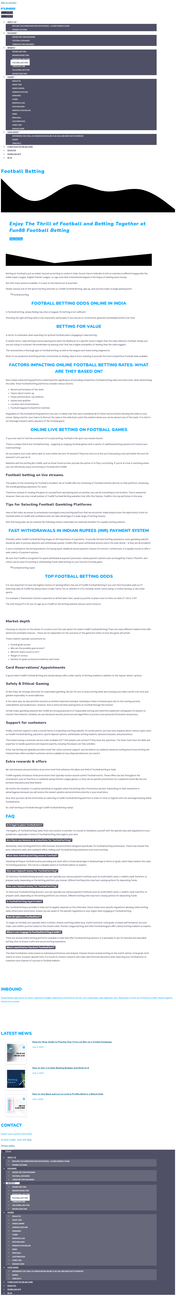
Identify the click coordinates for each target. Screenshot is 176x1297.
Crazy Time (17, 84)
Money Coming (18, 88)
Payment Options (19, 29)
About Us (11, 22)
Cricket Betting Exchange (23, 37)
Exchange (12, 33)
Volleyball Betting (21, 70)
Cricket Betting (19, 51)
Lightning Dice (18, 121)
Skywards (16, 95)
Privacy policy (8, 1145)
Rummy (15, 139)
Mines (14, 114)
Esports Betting (19, 73)
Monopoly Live (18, 103)
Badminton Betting (20, 55)
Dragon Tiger (18, 128)
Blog (9, 158)
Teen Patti (16, 143)
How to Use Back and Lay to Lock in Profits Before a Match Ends (67, 1094)
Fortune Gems (18, 106)
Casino (10, 77)
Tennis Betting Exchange (23, 44)
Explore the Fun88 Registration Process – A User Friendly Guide (41, 26)
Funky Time (17, 125)
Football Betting (20, 62)
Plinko (15, 99)
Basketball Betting (21, 59)
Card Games (13, 132)
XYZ (29, 1140)
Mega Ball (16, 117)
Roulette (16, 81)
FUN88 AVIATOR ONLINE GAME (20, 147)
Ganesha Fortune (20, 92)
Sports (11, 48)
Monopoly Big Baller (21, 110)
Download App (14, 154)
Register (11, 150)
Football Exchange (21, 40)
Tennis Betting (18, 66)
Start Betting (16, 239)
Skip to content (8, 2)
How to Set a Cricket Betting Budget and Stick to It (60, 1067)
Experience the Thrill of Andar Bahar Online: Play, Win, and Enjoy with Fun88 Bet (48, 136)
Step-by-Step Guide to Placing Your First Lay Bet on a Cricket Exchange (72, 1041)
